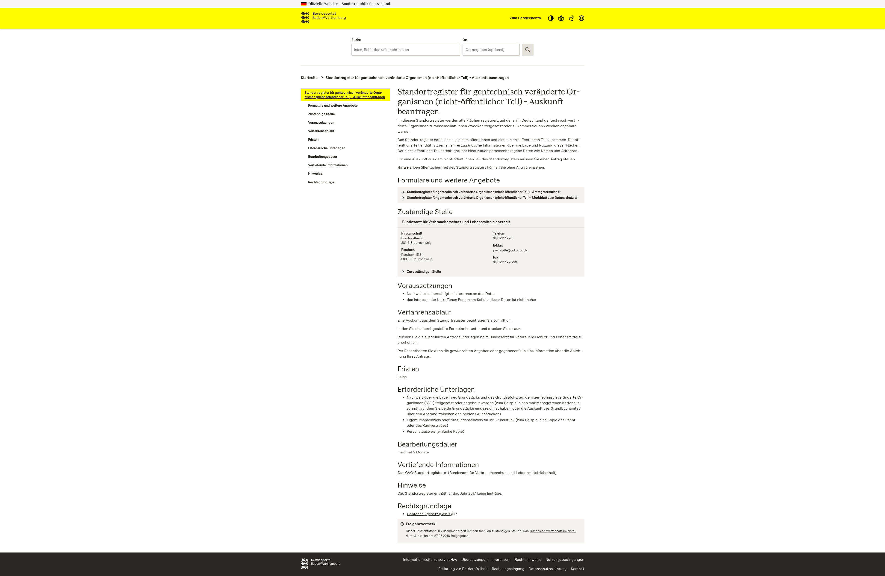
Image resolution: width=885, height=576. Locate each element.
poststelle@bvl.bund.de (510, 250)
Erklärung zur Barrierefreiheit (463, 569)
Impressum (501, 559)
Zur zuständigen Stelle (424, 271)
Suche (356, 40)
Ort (465, 40)
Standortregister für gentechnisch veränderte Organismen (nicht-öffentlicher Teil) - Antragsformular (484, 192)
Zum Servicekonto (525, 18)
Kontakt (577, 569)
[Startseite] (323, 18)
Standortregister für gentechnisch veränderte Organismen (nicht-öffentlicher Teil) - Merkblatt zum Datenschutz (492, 198)
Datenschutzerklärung (548, 569)
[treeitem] (345, 94)
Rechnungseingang (508, 569)
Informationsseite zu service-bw (430, 559)
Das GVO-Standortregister (422, 472)
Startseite (309, 78)
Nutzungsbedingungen (565, 559)
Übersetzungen (474, 559)
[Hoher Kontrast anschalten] (551, 18)
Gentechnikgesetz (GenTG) (432, 514)
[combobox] (405, 50)
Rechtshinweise (528, 559)
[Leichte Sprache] (561, 18)
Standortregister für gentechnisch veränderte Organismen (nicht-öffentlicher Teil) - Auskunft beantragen (417, 78)
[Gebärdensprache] (571, 18)
